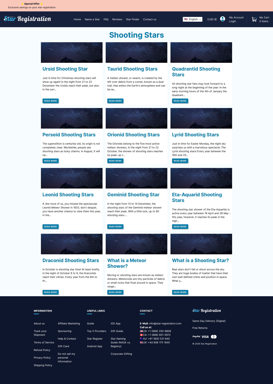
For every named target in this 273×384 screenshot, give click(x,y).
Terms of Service (44, 342)
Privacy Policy (42, 357)
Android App (94, 346)
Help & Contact (67, 338)
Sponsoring (64, 331)
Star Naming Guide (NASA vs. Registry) (120, 342)
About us (39, 323)
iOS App (116, 323)
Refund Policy (42, 350)
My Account (236, 17)
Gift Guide (117, 331)
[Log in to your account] (222, 19)
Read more (50, 101)
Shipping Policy (43, 365)
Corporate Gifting (121, 353)
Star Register (95, 338)
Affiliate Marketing (69, 323)
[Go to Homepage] (206, 311)
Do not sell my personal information (66, 357)
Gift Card (63, 346)
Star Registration (209, 343)
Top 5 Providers (96, 331)
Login (232, 21)
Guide (90, 323)
